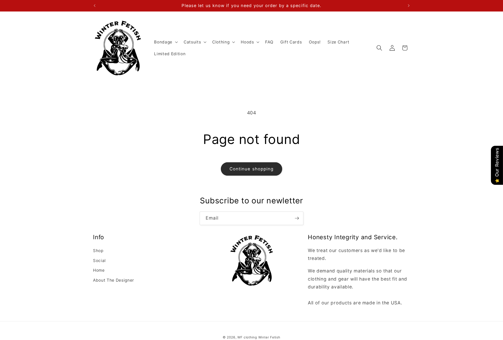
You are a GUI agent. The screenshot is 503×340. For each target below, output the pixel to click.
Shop (98, 250)
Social (99, 260)
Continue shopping (251, 168)
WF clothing (247, 337)
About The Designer (113, 280)
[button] (165, 42)
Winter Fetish (269, 337)
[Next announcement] (408, 5)
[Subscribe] (297, 218)
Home (99, 270)
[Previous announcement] (94, 5)
